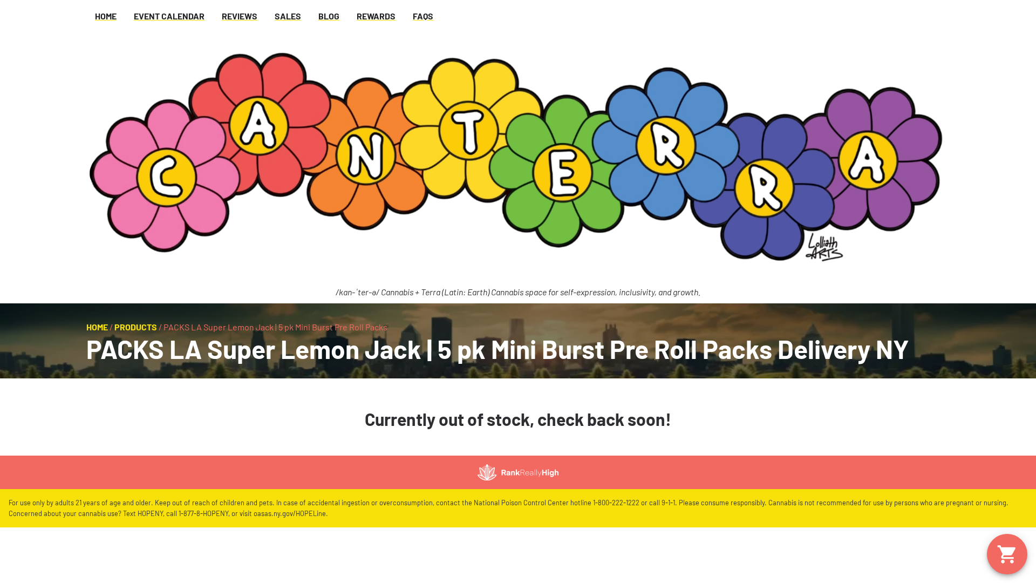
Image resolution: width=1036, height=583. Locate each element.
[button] (1007, 554)
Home (97, 327)
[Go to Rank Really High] (518, 472)
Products (135, 327)
